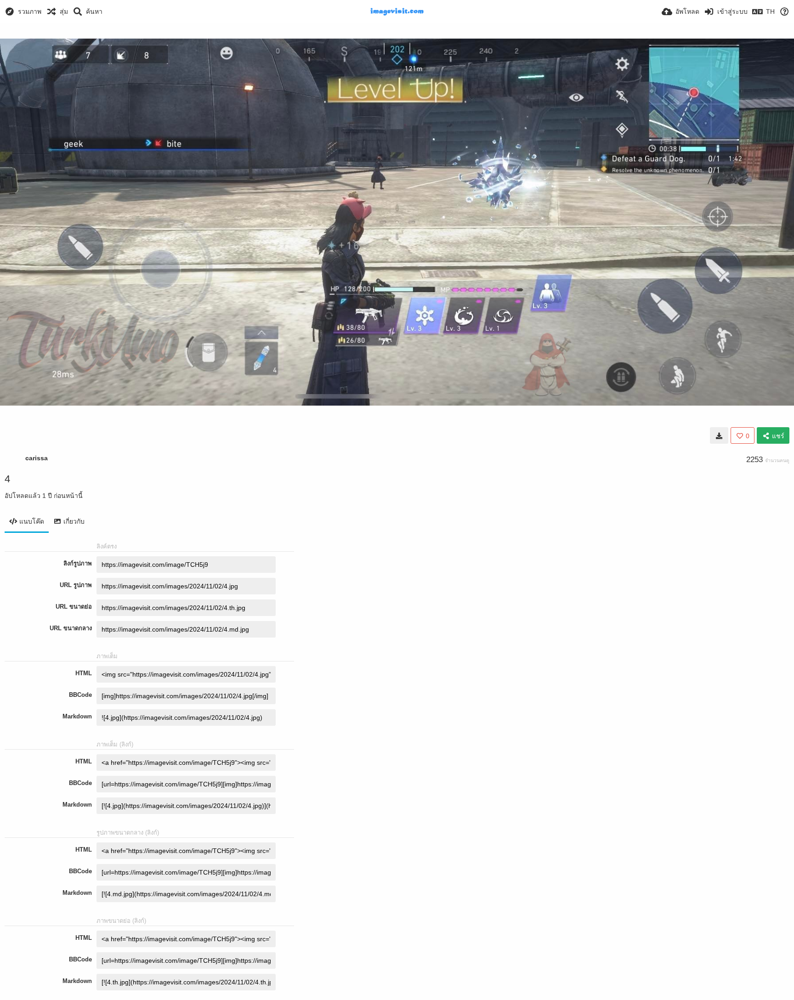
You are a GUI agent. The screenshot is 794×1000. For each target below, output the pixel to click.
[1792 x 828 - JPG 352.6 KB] (719, 435)
